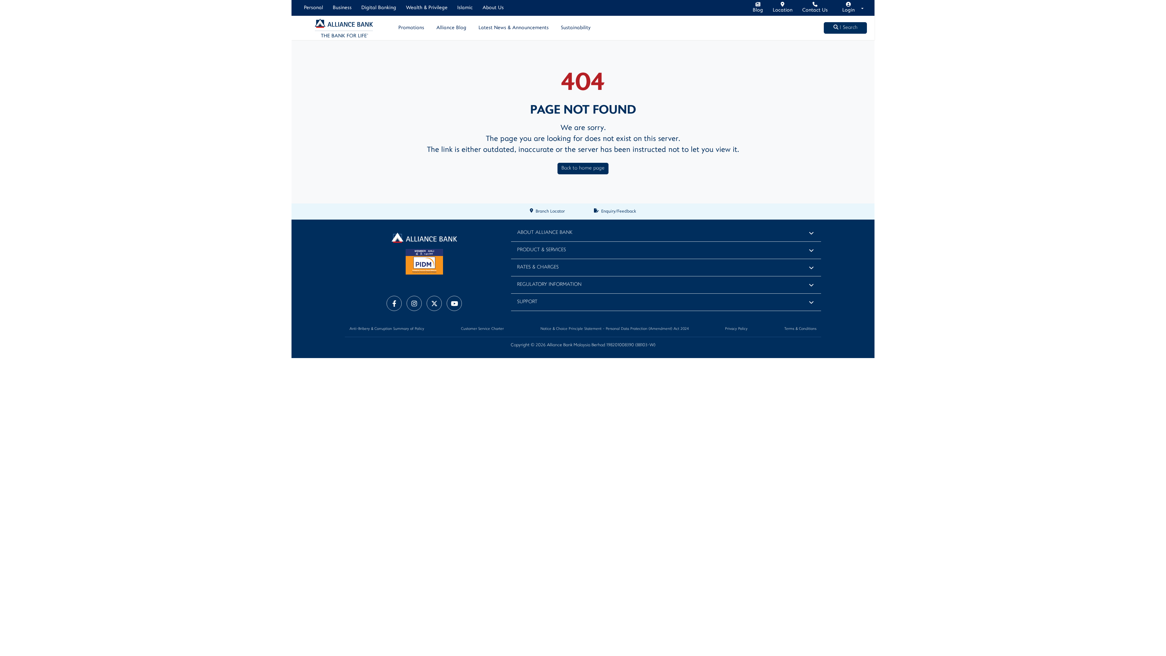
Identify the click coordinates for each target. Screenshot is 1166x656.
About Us (493, 8)
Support (527, 302)
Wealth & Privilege (427, 8)
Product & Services (541, 250)
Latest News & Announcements (514, 28)
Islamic (465, 8)
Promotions (411, 28)
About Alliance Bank (544, 233)
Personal (313, 8)
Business (342, 8)
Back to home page (583, 168)
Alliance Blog (451, 28)
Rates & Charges (538, 267)
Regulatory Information (549, 285)
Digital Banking (378, 8)
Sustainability (576, 28)
